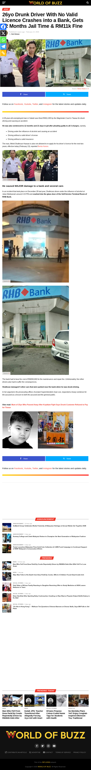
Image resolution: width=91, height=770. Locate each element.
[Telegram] (3, 46)
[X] (3, 33)
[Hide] (1, 58)
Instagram (47, 104)
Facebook (18, 104)
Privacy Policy (79, 752)
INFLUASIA (46, 762)
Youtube (27, 104)
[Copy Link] (3, 53)
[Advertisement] (45, 500)
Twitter (35, 104)
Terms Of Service (63, 752)
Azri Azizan (15, 34)
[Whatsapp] (3, 40)
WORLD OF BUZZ (44, 767)
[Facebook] (3, 27)
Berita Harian (81, 89)
